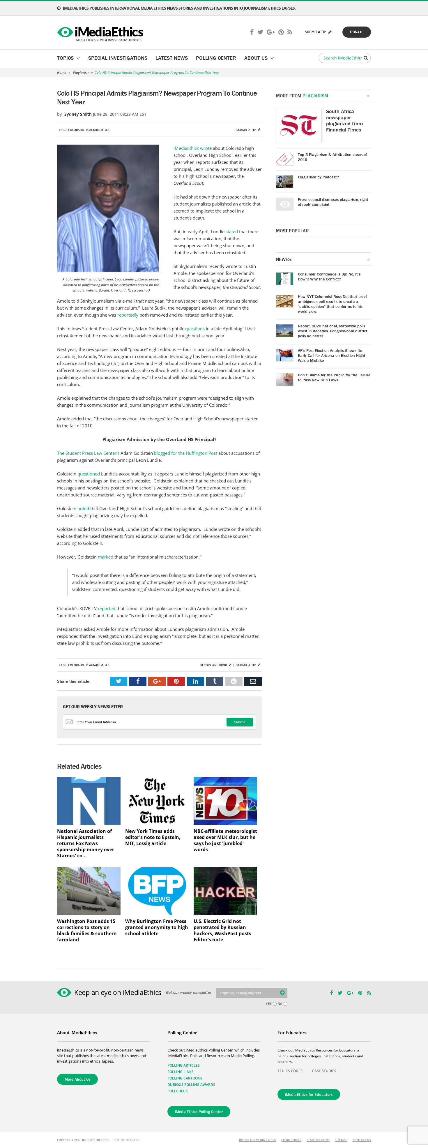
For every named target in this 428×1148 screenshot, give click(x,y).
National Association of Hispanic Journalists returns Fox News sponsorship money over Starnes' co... (85, 843)
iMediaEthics (101, 33)
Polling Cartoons (184, 1078)
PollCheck (177, 1091)
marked (106, 557)
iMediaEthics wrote (193, 148)
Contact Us (362, 1140)
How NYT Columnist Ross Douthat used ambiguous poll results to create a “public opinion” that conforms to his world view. (332, 304)
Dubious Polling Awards (191, 1084)
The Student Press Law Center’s (88, 453)
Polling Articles (183, 1065)
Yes (269, 1004)
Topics (65, 58)
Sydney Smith (78, 114)
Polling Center (216, 58)
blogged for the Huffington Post (185, 453)
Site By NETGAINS (127, 1140)
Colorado (76, 130)
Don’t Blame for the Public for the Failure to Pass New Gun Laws (334, 377)
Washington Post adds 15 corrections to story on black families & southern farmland (87, 930)
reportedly (127, 315)
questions (195, 328)
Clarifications (318, 1140)
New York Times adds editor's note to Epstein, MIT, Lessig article (153, 837)
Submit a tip (246, 130)
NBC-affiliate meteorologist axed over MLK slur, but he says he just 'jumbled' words (225, 840)
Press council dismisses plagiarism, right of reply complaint (333, 202)
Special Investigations (117, 58)
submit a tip (316, 31)
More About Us (77, 1079)
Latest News (171, 58)
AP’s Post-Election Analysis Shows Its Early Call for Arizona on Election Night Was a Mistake (331, 355)
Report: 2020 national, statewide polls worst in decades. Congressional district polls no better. (332, 330)
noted (83, 508)
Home (61, 72)
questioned (89, 474)
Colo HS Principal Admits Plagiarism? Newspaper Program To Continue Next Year (157, 72)
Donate (356, 31)
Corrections (291, 1140)
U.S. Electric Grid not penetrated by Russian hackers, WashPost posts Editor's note (222, 930)
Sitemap (341, 1140)
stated (232, 231)
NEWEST (284, 259)
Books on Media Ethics (257, 1140)
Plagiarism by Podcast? (318, 177)
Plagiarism (81, 72)
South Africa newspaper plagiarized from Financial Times (344, 120)
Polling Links (180, 1071)
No (280, 1004)
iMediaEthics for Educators (309, 1094)
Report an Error (214, 665)
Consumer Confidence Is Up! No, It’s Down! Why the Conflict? (329, 276)
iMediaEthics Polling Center (199, 1111)
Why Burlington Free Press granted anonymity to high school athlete (156, 927)
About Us (256, 58)
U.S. (107, 130)
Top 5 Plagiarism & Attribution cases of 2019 (332, 157)
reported (107, 608)
